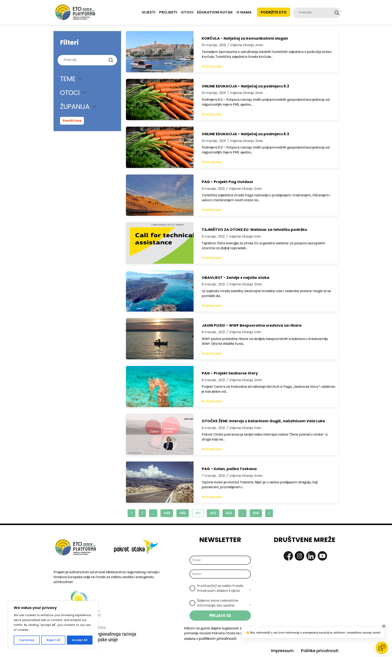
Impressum (282, 651)
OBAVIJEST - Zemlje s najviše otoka (235, 277)
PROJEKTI (168, 12)
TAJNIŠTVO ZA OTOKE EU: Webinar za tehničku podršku (254, 229)
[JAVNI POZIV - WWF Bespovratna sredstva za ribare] (160, 338)
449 (167, 513)
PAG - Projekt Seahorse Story (230, 373)
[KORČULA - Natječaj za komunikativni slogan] (160, 51)
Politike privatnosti (320, 651)
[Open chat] (382, 648)
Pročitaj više (212, 66)
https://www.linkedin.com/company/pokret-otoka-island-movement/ (311, 556)
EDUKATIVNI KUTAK (215, 12)
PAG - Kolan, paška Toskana (229, 468)
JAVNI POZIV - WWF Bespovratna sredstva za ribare (252, 325)
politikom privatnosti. (218, 638)
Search (336, 12)
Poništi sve (72, 120)
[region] (53, 625)
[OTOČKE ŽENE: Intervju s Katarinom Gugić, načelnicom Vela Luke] (160, 434)
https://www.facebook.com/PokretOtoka (288, 556)
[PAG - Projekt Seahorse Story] (160, 386)
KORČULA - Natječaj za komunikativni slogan (245, 38)
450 (182, 513)
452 (213, 513)
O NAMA (244, 12)
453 (229, 513)
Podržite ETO (273, 12)
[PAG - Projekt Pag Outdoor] (160, 195)
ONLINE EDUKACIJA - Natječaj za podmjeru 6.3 (245, 86)
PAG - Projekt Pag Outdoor (227, 181)
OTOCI (187, 12)
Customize (27, 640)
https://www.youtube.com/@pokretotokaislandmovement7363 (322, 556)
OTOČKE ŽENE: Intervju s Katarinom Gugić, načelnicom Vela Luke (263, 420)
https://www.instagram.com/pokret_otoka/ (299, 556)
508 (256, 513)
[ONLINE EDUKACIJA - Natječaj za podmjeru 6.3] (160, 99)
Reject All (53, 640)
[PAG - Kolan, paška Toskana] (160, 482)
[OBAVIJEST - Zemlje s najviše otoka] (160, 291)
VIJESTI (148, 12)
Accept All (79, 640)
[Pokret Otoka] (75, 12)
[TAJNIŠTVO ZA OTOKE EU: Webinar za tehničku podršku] (160, 243)
